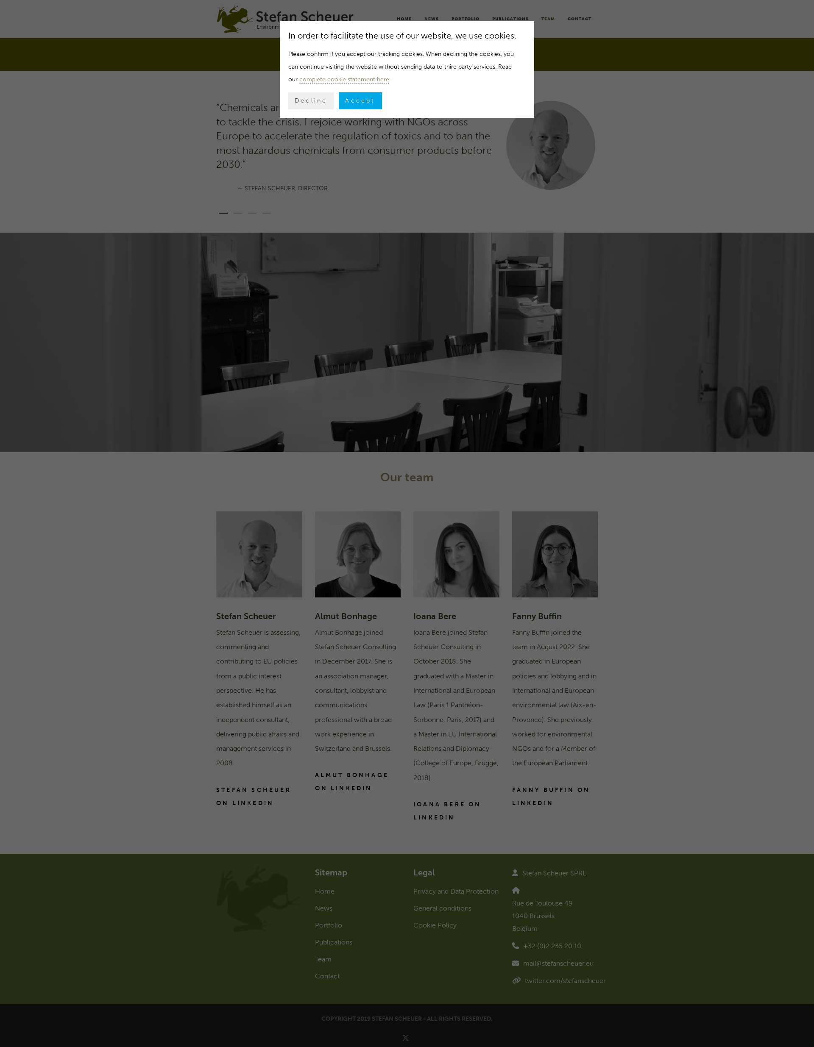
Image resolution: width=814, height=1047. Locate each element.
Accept (360, 100)
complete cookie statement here (344, 79)
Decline (311, 100)
